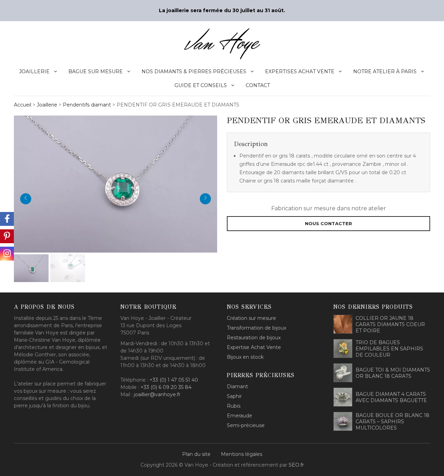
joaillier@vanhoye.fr (157, 394)
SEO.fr (296, 465)
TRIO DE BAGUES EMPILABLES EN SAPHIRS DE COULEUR (389, 348)
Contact (258, 85)
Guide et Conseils (200, 85)
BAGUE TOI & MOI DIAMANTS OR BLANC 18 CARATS (393, 373)
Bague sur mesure (95, 71)
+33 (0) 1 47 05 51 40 (174, 380)
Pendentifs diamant (87, 105)
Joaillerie (34, 71)
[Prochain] (205, 198)
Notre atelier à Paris (385, 71)
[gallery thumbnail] (31, 268)
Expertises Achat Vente (299, 71)
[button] (115, 183)
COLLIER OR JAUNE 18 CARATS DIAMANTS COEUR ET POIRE (390, 324)
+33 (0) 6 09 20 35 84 (165, 387)
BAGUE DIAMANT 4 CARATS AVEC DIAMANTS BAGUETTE (391, 397)
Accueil (22, 105)
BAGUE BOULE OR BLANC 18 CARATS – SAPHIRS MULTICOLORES (392, 421)
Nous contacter (328, 223)
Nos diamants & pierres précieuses (194, 71)
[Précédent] (25, 198)
